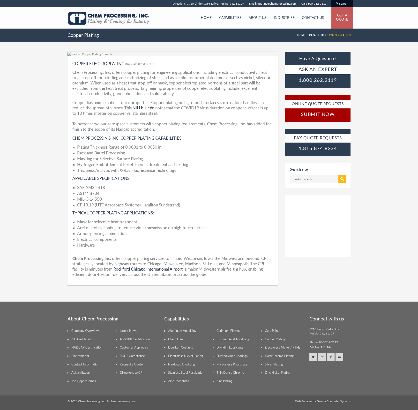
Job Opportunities (83, 381)
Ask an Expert (80, 372)
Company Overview (85, 331)
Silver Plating (274, 364)
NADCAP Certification (86, 347)
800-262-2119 (317, 3)
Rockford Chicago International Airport (148, 269)
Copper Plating (275, 339)
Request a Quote (131, 364)
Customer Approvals (134, 347)
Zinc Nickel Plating (277, 372)
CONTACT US (313, 18)
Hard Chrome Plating (279, 356)
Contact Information (85, 364)
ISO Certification (82, 339)
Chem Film (175, 339)
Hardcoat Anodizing (181, 364)
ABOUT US (257, 18)
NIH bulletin (143, 108)
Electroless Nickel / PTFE (282, 347)
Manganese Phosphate (231, 364)
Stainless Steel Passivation (186, 372)
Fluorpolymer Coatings (232, 356)
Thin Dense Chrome (230, 372)
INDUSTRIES (284, 18)
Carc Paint (272, 331)
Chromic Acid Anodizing (232, 339)
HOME (206, 18)
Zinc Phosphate (178, 381)
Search (343, 3)
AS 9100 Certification (135, 339)
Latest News (128, 331)
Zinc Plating (224, 381)
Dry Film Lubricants (229, 347)
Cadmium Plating (228, 331)
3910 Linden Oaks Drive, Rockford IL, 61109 (215, 3)
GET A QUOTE (342, 17)
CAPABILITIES (230, 18)
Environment (80, 356)
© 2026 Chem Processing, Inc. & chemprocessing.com (101, 401)
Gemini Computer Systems (334, 401)
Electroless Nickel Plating (185, 356)
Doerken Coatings (180, 347)
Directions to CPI (131, 372)
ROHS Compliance (132, 356)
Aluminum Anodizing (182, 331)
